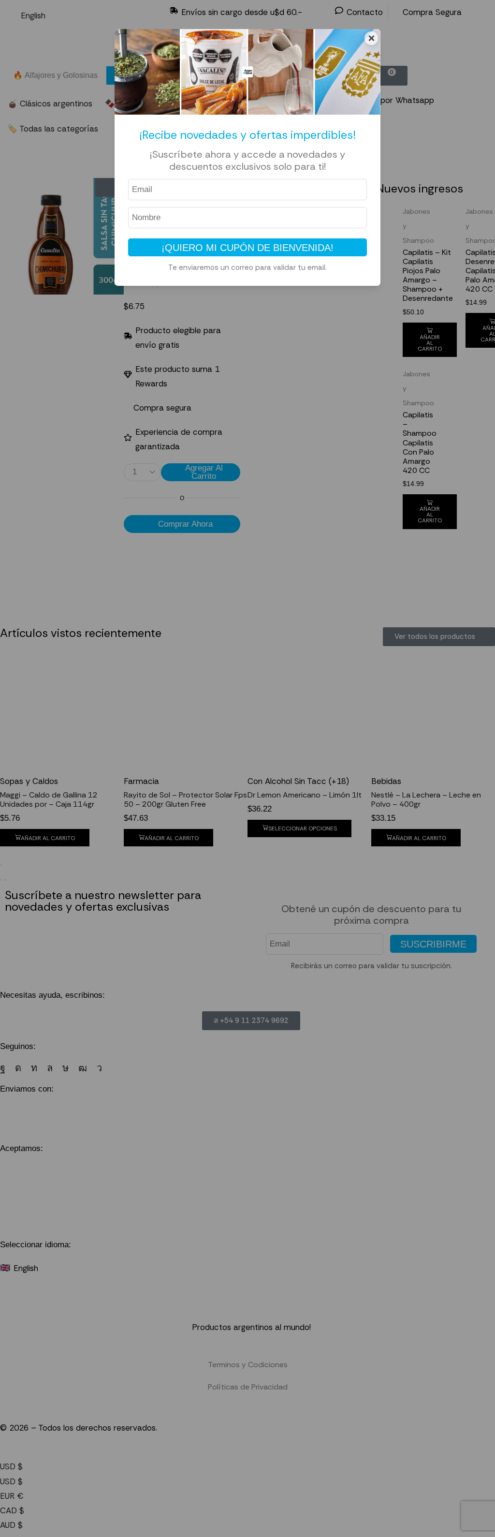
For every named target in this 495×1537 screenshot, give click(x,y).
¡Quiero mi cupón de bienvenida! (247, 247)
